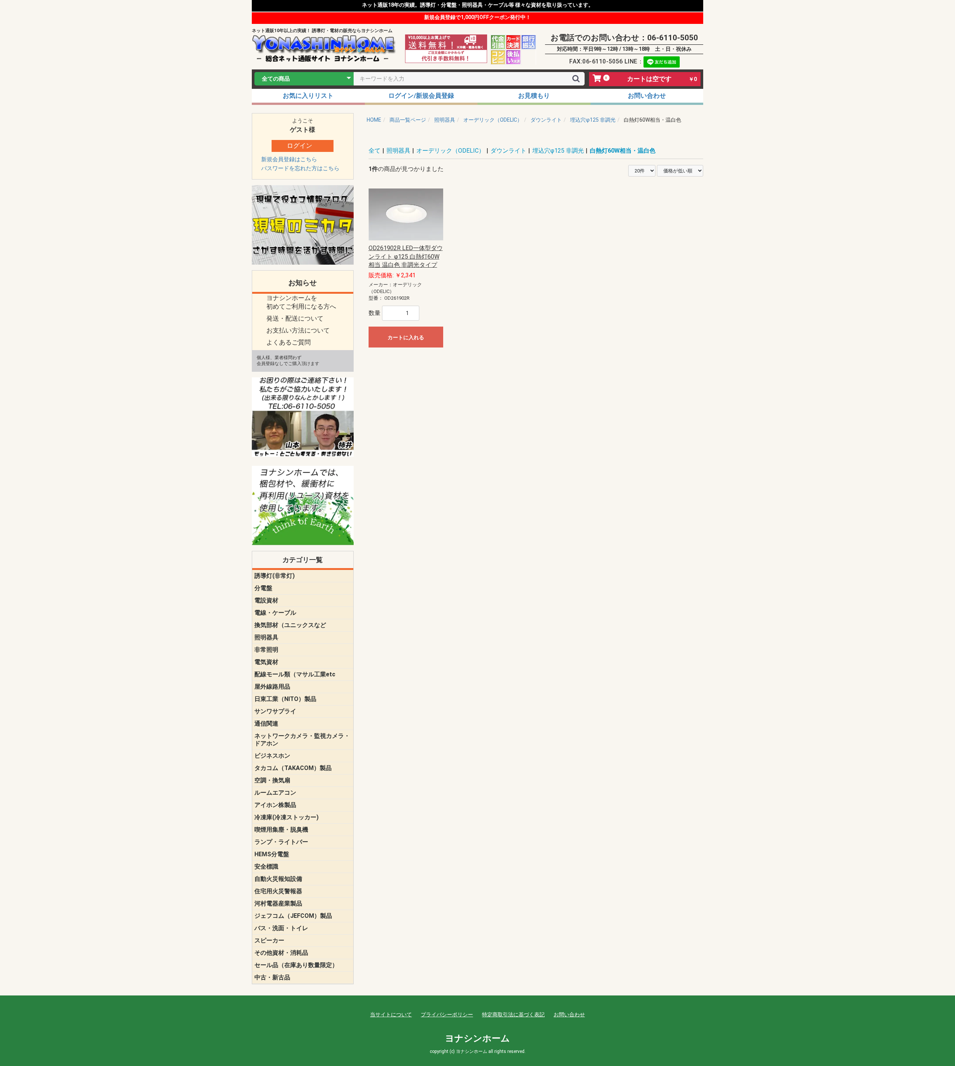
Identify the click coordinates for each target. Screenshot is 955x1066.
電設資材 (266, 600)
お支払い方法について (298, 330)
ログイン (299, 145)
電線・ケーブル (275, 612)
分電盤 (263, 588)
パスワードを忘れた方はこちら (300, 168)
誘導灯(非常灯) (274, 575)
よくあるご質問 (288, 342)
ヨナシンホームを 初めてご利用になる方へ (301, 302)
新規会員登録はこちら (289, 159)
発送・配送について (294, 318)
